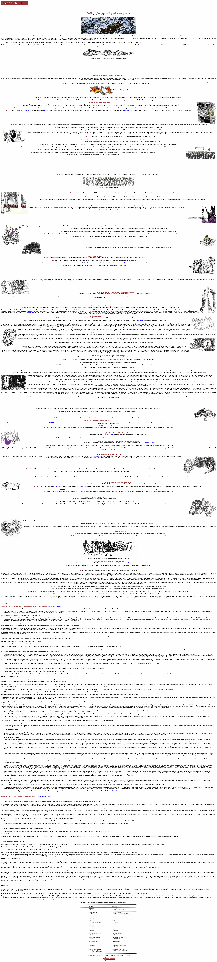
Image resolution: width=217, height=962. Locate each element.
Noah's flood (67, 491)
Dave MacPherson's (95, 955)
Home (214, 8)
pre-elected (47, 307)
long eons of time (84, 486)
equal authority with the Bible (127, 231)
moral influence (123, 357)
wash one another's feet (129, 110)
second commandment (137, 149)
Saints (58, 100)
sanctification (68, 317)
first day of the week (120, 262)
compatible (123, 483)
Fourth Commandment (58, 262)
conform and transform (93, 279)
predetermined (39, 307)
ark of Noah (148, 491)
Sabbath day (87, 262)
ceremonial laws (73, 468)
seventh (98, 262)
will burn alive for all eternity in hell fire (123, 293)
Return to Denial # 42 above (43, 796)
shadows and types (97, 456)
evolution (62, 489)
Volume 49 (210, 8)
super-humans (128, 562)
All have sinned (4, 82)
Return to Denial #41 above (54, 606)
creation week (57, 486)
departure (133, 262)
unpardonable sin (29, 312)
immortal (95, 293)
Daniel (44, 591)
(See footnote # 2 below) (124, 445)
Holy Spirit (107, 311)
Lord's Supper (27, 110)
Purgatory (124, 90)
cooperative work (139, 320)
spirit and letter (118, 279)
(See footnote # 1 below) (149, 442)
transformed (46, 110)
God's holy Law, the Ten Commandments (134, 279)
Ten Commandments (118, 257)
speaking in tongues (108, 434)
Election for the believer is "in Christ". (10, 310)
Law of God (107, 257)
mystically (51, 422)
